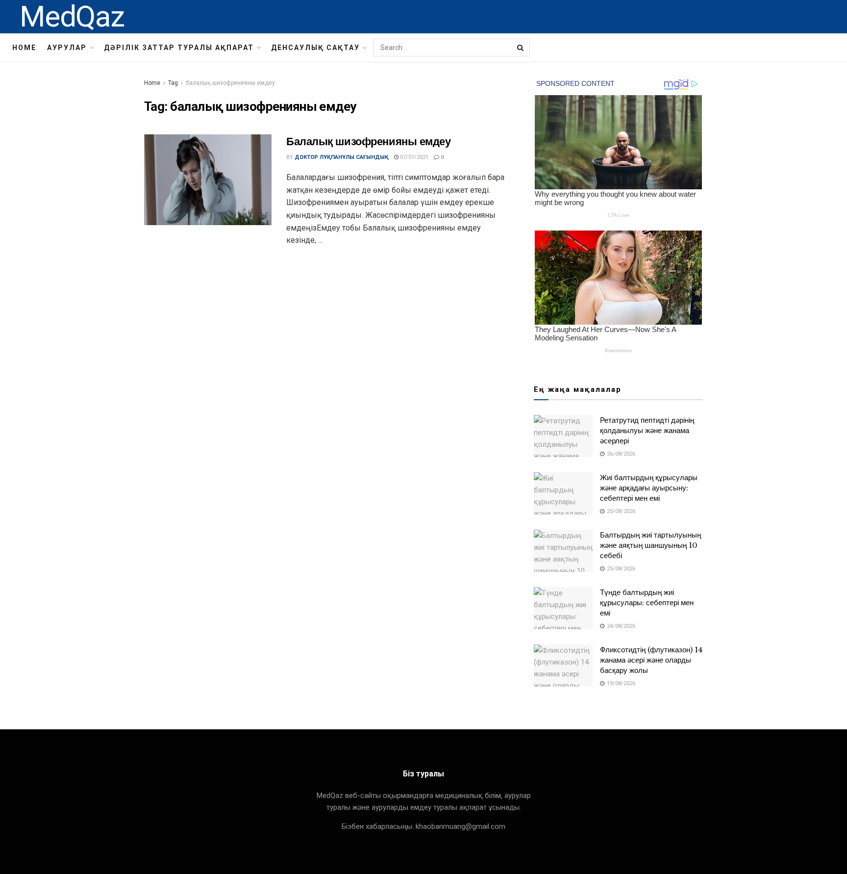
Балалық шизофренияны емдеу (368, 141)
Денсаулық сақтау (315, 47)
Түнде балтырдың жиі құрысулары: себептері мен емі (647, 602)
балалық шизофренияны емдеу (230, 82)
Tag (173, 82)
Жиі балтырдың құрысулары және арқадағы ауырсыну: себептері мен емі (649, 488)
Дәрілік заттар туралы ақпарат (179, 47)
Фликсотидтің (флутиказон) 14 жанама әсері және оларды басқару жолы (651, 660)
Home (24, 47)
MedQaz (72, 16)
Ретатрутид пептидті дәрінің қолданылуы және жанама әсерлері (647, 430)
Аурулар (67, 47)
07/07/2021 (413, 157)
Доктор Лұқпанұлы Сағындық (342, 157)
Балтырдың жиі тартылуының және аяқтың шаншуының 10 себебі (650, 545)
